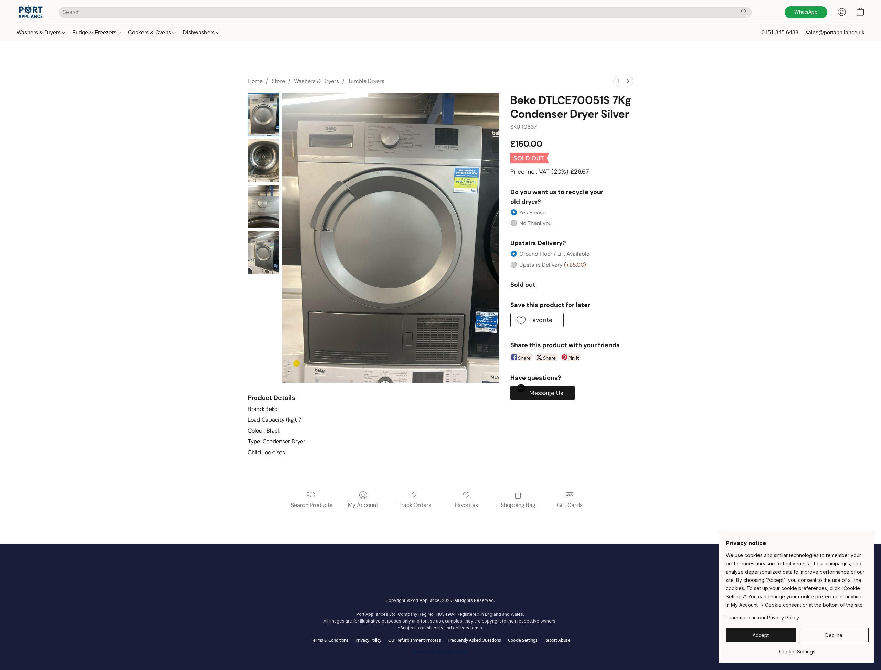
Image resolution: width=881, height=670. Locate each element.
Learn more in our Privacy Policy (762, 617)
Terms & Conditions (330, 640)
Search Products (311, 505)
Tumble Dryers (366, 81)
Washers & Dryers (39, 32)
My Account (363, 505)
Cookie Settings (523, 640)
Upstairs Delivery (552, 264)
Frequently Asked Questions (474, 640)
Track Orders (415, 505)
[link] (797, 649)
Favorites (466, 505)
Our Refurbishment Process (414, 640)
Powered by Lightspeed (440, 652)
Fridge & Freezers (95, 32)
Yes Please (532, 212)
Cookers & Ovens (150, 32)
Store (278, 81)
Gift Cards (570, 505)
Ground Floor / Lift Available (554, 253)
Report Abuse (557, 640)
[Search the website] (744, 12)
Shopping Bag (518, 505)
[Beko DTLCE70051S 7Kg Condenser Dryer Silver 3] (263, 252)
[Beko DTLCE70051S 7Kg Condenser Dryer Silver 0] (263, 114)
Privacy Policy (368, 640)
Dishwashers (199, 32)
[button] (31, 12)
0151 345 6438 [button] (780, 32)
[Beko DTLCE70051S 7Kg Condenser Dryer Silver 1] (263, 160)
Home (255, 81)
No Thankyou (535, 223)
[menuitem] (618, 81)
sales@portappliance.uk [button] (834, 32)
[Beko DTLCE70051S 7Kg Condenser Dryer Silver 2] (263, 206)
